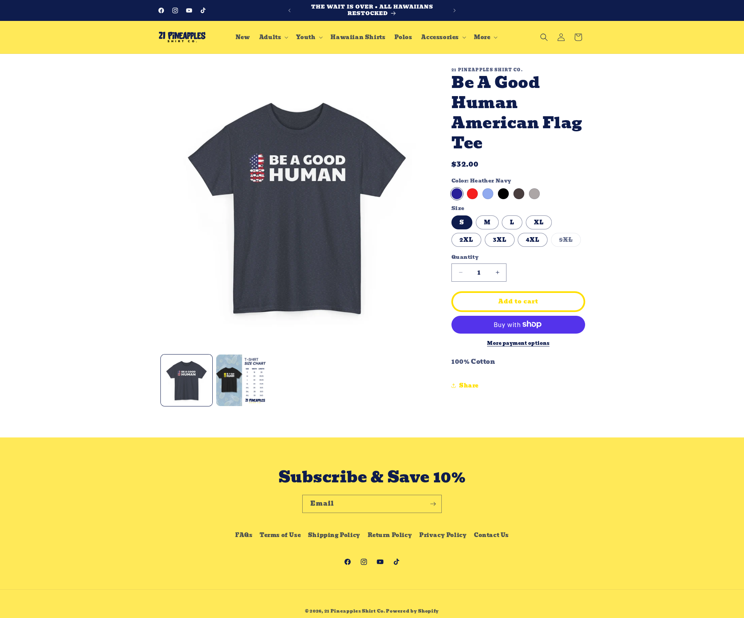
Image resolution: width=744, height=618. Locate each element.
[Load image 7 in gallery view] (242, 380)
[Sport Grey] (534, 193)
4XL (532, 240)
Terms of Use (280, 535)
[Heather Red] (472, 193)
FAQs (243, 535)
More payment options (518, 342)
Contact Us (491, 535)
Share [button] (469, 385)
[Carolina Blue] (487, 193)
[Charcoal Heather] (518, 193)
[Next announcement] (454, 10)
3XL (499, 240)
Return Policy (390, 535)
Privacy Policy (443, 535)
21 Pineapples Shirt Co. (354, 611)
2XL (466, 240)
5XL (570, 241)
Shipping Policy (334, 535)
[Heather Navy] (456, 193)
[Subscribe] (432, 504)
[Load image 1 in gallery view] (186, 380)
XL (539, 222)
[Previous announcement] (289, 10)
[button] (273, 37)
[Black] (503, 193)
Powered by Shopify (412, 611)
